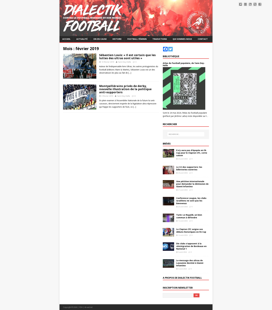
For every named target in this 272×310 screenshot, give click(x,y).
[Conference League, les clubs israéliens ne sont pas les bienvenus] (168, 203)
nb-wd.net (88, 307)
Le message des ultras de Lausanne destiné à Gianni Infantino (189, 263)
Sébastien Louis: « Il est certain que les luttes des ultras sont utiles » (127, 56)
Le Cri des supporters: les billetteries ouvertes (189, 168)
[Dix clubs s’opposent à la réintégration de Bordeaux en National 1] (168, 249)
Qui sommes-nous (182, 39)
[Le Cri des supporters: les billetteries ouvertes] (168, 172)
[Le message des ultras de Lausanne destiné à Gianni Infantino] (168, 266)
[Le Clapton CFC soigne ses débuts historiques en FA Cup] (168, 234)
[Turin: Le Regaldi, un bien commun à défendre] (168, 220)
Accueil (66, 39)
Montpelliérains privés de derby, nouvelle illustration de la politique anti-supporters (125, 89)
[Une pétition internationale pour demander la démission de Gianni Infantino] (168, 187)
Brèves (167, 143)
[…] (129, 72)
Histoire (117, 39)
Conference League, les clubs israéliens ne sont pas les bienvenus (191, 201)
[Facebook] (165, 49)
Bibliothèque (171, 56)
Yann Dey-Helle (124, 62)
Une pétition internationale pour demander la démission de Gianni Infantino (192, 184)
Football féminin (137, 39)
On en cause (100, 39)
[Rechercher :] (186, 134)
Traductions (159, 39)
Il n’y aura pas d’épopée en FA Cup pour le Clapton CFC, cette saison (191, 153)
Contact (203, 39)
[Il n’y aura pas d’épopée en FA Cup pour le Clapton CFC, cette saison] (168, 156)
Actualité (82, 39)
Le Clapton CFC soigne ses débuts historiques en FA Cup (191, 230)
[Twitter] (170, 49)
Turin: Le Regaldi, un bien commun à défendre (189, 216)
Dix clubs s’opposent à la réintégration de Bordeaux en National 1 (191, 246)
